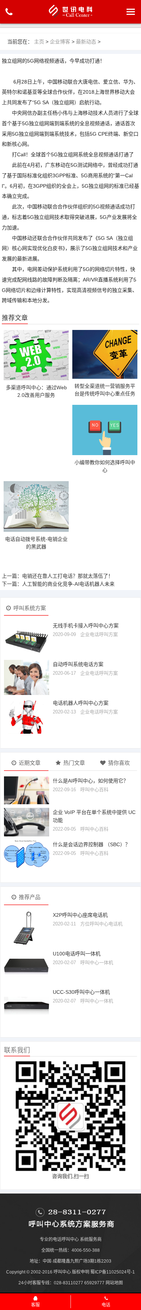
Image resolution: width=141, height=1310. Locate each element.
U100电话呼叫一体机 (77, 954)
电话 (106, 1304)
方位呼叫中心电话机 (101, 924)
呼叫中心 (62, 1272)
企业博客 (60, 41)
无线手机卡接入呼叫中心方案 (86, 625)
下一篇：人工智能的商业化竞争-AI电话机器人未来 (58, 584)
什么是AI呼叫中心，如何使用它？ (90, 781)
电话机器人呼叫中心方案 (80, 703)
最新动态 (86, 41)
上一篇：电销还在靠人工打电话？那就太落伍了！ (57, 576)
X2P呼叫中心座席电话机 (80, 915)
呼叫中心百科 (94, 789)
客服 (35, 1304)
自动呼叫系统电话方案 (78, 664)
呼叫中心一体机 (96, 962)
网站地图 (114, 1282)
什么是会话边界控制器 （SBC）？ (91, 844)
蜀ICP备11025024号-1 (112, 1272)
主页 (39, 41)
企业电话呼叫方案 (99, 634)
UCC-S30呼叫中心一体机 (81, 992)
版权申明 (80, 1272)
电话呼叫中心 (66, 1239)
